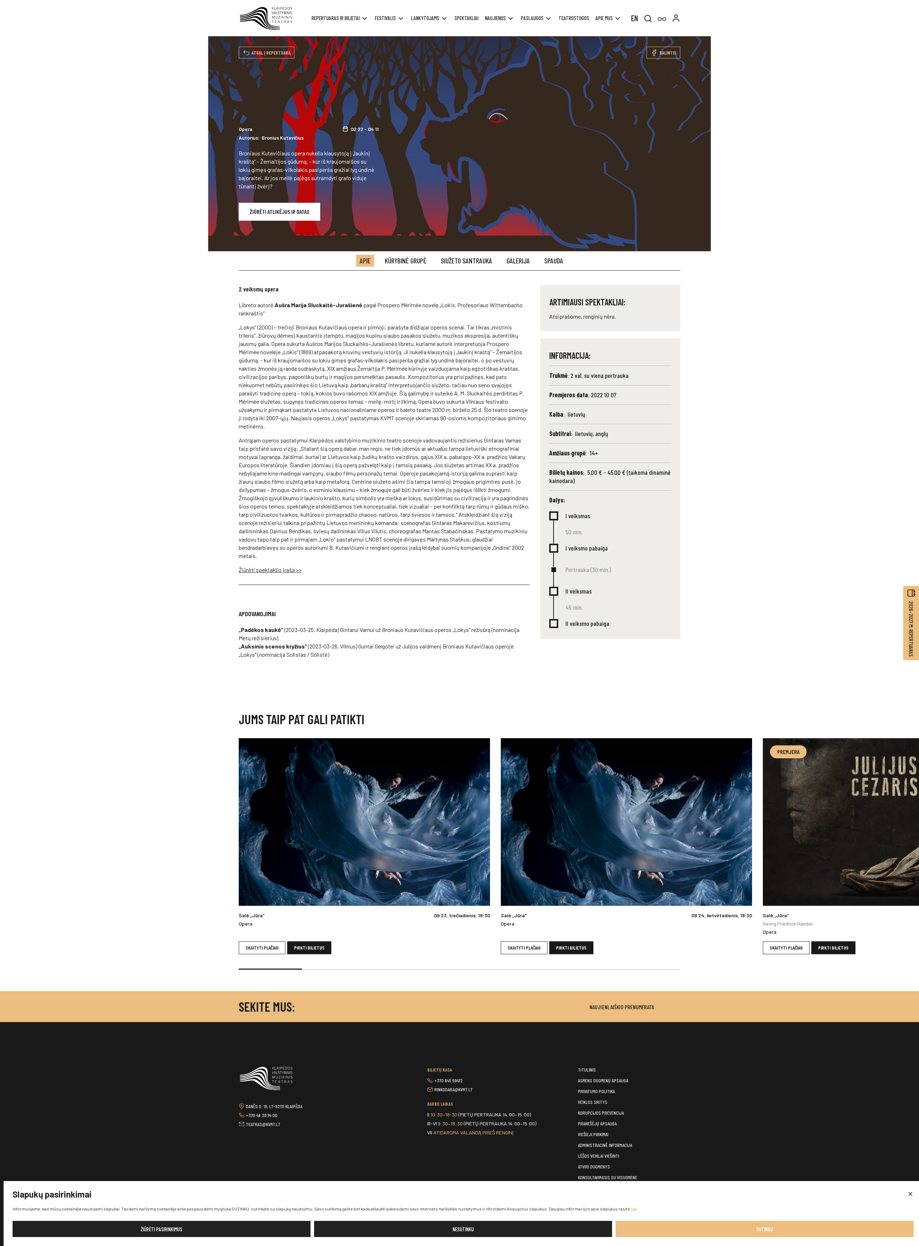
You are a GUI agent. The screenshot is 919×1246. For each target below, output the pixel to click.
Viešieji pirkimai (593, 1134)
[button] (910, 1194)
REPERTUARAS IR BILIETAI (336, 18)
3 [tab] (396, 969)
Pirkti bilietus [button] (309, 948)
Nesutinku (463, 1229)
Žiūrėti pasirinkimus (161, 1229)
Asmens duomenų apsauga (603, 1080)
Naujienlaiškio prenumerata (621, 1006)
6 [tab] (585, 969)
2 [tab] (333, 969)
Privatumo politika (596, 1091)
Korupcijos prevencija (601, 1113)
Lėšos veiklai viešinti (598, 1156)
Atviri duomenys (594, 1166)
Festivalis (385, 18)
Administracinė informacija (605, 1145)
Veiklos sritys (592, 1102)
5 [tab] (522, 969)
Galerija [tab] (518, 260)
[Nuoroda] (662, 19)
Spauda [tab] (553, 260)
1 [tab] (270, 969)
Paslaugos (532, 18)
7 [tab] (648, 969)
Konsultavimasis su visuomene (607, 1177)
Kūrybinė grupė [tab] (405, 260)
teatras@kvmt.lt (263, 1124)
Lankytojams (425, 18)
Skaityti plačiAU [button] (262, 948)
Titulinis (587, 1070)
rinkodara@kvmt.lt (453, 1089)
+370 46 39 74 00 (261, 1115)
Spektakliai (466, 18)
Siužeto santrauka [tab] (466, 260)
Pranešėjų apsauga (597, 1123)
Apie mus (604, 18)
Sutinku (764, 1229)
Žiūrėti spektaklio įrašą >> (270, 569)
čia (633, 1208)
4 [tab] (459, 969)
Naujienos (495, 18)
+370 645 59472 (448, 1080)
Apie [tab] (365, 260)
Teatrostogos (574, 18)
